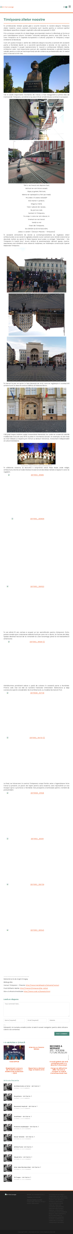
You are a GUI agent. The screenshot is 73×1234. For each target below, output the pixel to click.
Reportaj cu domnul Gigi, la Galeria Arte (36, 1069)
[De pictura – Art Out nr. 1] (8, 1097)
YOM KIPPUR (14, 1062)
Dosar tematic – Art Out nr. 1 (24, 1137)
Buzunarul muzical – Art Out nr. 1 (25, 1106)
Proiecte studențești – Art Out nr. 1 (26, 1127)
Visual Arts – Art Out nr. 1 (23, 1157)
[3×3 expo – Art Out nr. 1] (8, 1178)
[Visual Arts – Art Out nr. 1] (8, 1158)
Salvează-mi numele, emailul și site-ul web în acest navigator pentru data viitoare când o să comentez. (36, 1028)
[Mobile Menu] (69, 7)
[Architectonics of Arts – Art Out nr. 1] (8, 1087)
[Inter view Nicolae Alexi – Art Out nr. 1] (8, 1168)
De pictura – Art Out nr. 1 (23, 1096)
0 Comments (26, 1088)
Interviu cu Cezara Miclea (36, 1048)
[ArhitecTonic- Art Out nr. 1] (8, 1147)
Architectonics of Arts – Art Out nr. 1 (27, 1086)
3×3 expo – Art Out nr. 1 (22, 1177)
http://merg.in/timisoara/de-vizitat (34, 988)
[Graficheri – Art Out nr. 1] (8, 1117)
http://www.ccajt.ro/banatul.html (37, 991)
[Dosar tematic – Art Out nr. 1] (8, 1137)
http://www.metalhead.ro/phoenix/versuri (42, 985)
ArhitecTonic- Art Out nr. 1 (23, 1147)
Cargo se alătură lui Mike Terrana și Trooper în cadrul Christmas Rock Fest (58, 1070)
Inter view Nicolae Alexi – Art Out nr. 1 (27, 1167)
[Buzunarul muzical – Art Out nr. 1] (8, 1107)
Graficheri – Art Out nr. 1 (22, 1116)
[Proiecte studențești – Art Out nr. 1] (8, 1127)
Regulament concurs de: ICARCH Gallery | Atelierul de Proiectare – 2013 (14, 1070)
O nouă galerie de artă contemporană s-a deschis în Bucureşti (59, 1063)
